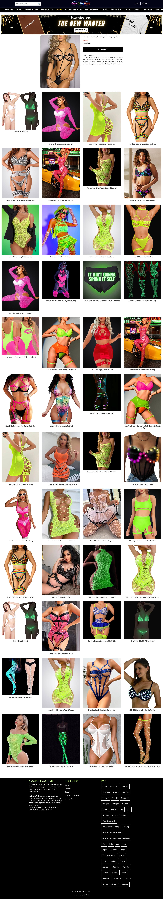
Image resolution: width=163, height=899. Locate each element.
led (117, 844)
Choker (125, 804)
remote (126, 867)
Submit (144, 3)
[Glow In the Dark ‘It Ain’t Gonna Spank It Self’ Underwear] (102, 279)
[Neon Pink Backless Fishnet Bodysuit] (61, 116)
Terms (81, 895)
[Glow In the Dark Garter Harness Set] (102, 392)
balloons (113, 786)
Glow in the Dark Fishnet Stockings (20, 697)
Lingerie (59, 9)
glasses (105, 815)
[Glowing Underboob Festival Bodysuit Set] (142, 513)
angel (104, 786)
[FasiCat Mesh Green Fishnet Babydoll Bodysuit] (102, 167)
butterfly (105, 798)
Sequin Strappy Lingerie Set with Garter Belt (20, 200)
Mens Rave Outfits (47, 9)
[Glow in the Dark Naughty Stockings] (61, 739)
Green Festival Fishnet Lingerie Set (61, 257)
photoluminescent (109, 855)
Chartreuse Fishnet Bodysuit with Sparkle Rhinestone (143, 597)
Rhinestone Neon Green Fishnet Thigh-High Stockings (142, 766)
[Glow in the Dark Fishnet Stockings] (20, 676)
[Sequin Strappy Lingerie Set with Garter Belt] (20, 173)
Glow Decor (127, 9)
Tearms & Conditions (72, 795)
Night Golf (138, 9)
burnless (126, 792)
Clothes (18, 9)
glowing (126, 827)
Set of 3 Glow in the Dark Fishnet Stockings (142, 301)
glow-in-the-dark (119, 815)
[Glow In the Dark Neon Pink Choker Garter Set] (20, 398)
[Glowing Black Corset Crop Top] (142, 457)
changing (124, 798)
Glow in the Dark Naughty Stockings (61, 766)
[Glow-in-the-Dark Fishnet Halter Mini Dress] (102, 570)
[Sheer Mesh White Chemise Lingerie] (102, 513)
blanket (116, 792)
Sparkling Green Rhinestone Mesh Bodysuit (20, 766)
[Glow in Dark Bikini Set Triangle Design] (142, 620)
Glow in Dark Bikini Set (20, 131)
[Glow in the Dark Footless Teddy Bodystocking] (61, 279)
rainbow (105, 867)
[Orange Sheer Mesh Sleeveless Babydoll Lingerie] (61, 457)
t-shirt (114, 873)
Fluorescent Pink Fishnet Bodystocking (61, 200)
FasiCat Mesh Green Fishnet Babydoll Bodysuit (102, 188)
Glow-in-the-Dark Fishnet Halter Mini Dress (102, 597)
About (137, 3)
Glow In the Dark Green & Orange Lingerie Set (61, 370)
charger (116, 804)
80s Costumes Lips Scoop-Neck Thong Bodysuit (20, 357)
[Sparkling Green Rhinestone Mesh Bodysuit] (20, 739)
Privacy (76, 895)
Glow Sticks (148, 9)
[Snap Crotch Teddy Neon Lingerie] (20, 229)
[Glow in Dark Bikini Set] (20, 110)
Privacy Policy (70, 799)
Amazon (88, 43)
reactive (116, 867)
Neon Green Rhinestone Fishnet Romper (102, 257)
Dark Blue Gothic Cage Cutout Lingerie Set (101, 710)
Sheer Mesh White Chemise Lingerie (101, 541)
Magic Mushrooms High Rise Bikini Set (142, 200)
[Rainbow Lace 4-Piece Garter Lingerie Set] (142, 116)
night (123, 850)
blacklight (106, 792)
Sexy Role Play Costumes (73, 9)
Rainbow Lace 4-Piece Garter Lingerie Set (142, 144)
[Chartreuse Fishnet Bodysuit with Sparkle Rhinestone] (142, 570)
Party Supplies (116, 9)
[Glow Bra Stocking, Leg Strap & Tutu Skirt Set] (102, 620)
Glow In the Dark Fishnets (112, 832)
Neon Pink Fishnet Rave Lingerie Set (61, 653)
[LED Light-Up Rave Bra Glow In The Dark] (142, 682)
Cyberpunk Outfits (91, 9)
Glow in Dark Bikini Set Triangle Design (142, 641)
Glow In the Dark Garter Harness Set (101, 413)
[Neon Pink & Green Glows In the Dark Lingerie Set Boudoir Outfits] (142, 398)
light (124, 844)
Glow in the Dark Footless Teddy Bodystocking (61, 301)
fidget (104, 809)
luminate (114, 850)
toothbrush (118, 878)
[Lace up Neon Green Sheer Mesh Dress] (102, 116)
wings (128, 878)
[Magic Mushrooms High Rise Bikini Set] (142, 173)
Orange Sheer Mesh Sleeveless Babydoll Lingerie (61, 484)
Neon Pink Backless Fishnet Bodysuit (61, 144)
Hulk (111, 844)
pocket (105, 861)
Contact (67, 788)
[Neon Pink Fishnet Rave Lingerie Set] (61, 626)
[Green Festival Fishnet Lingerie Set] (61, 229)
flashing (114, 809)
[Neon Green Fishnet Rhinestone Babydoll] (61, 513)
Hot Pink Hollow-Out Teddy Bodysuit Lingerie (20, 541)
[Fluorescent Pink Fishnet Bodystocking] (61, 173)
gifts (128, 809)
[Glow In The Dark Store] (80, 3)
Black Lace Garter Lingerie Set (61, 597)
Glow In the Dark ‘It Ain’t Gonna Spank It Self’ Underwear (102, 301)
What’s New (9, 9)
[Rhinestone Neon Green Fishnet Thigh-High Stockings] (142, 739)
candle (115, 798)
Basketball (124, 786)
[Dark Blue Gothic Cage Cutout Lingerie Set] (102, 682)
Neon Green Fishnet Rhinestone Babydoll (61, 541)
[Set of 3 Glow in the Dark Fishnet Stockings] (142, 279)
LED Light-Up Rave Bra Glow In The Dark (142, 710)
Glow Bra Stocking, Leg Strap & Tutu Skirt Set (102, 641)
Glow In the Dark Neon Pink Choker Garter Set (20, 426)
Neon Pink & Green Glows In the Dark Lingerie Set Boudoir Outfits (142, 427)
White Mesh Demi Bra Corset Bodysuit (101, 766)
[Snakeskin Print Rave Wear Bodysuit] (61, 398)
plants (122, 855)
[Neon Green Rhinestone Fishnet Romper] (102, 229)
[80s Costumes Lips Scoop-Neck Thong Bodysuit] (20, 336)
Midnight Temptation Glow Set (142, 257)
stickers (105, 873)
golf (104, 844)
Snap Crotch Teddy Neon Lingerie (20, 257)
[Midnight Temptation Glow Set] (142, 229)
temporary (106, 878)
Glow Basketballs (108, 821)
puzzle (122, 861)
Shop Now (102, 49)
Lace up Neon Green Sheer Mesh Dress (101, 144)
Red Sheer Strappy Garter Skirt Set (102, 370)
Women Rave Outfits (31, 9)
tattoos (123, 873)
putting (113, 861)
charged (105, 804)
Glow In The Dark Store (84, 891)
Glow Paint (104, 9)
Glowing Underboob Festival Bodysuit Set (142, 541)
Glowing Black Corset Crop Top (143, 484)
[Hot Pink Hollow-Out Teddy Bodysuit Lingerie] (20, 513)
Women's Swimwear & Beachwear (115, 884)
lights (104, 850)
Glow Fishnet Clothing (110, 827)
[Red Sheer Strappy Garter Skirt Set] (102, 342)
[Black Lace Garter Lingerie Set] (61, 570)
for (122, 809)
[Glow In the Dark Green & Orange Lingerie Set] (61, 342)
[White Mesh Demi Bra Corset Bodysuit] (102, 739)
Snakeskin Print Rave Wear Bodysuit (61, 426)
